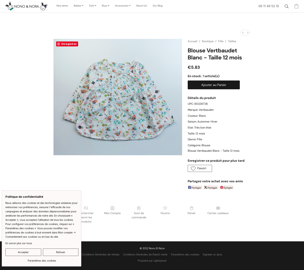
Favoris (165, 213)
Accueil (192, 41)
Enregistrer (69, 44)
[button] (26, 6)
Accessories (122, 5)
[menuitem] (242, 32)
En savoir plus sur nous (18, 243)
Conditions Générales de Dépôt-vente (145, 254)
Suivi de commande (139, 215)
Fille (220, 41)
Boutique (208, 41)
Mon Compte (112, 213)
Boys (105, 5)
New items (62, 5)
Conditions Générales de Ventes (100, 254)
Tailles (232, 41)
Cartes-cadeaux (218, 213)
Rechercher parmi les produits (86, 217)
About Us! (141, 5)
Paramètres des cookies (185, 254)
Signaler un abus (212, 254)
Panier (192, 213)
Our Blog (158, 5)
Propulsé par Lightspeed (152, 260)
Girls (92, 5)
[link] (41, 259)
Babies (78, 5)
